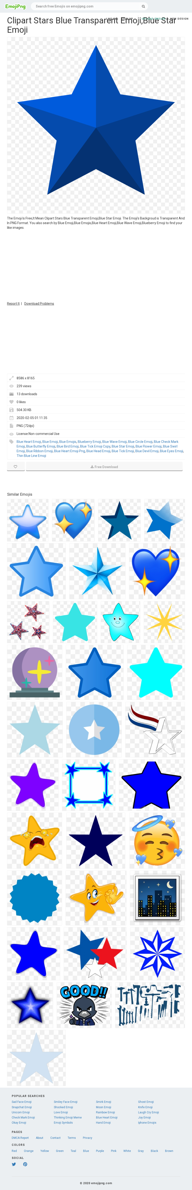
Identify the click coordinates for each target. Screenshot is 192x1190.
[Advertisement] (96, 265)
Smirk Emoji (103, 1102)
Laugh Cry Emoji (148, 1112)
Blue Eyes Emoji (171, 451)
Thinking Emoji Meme (68, 1117)
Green (60, 1151)
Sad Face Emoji (22, 1102)
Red (14, 1151)
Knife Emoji (145, 1107)
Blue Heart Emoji (29, 442)
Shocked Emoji (63, 1107)
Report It (13, 303)
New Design (179, 18)
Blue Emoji (50, 442)
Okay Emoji (19, 1122)
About (39, 1138)
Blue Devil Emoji (147, 451)
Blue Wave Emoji (114, 442)
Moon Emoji (103, 1107)
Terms (72, 1138)
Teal (73, 1151)
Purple (100, 1151)
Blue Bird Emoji (68, 446)
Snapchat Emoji (22, 1107)
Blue (86, 1151)
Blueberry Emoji (89, 442)
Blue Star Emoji (123, 446)
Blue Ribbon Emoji (39, 451)
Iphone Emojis (147, 1122)
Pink (113, 1151)
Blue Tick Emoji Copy (95, 446)
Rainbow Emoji (105, 1112)
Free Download (106, 467)
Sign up (127, 18)
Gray (141, 1151)
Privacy (87, 1138)
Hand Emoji (103, 1122)
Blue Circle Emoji (140, 442)
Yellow (45, 1151)
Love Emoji (61, 1112)
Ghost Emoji (146, 1102)
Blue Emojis (67, 442)
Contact (55, 1138)
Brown (169, 1151)
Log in (111, 18)
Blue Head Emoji (98, 451)
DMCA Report (20, 1138)
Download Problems (39, 303)
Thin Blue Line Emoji (31, 456)
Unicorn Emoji (21, 1112)
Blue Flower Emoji (149, 446)
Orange (28, 1151)
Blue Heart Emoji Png (69, 451)
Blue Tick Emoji (123, 451)
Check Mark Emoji (23, 1117)
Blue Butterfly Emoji (40, 446)
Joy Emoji (144, 1117)
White (127, 1151)
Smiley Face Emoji (66, 1102)
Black (154, 1151)
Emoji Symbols (63, 1122)
